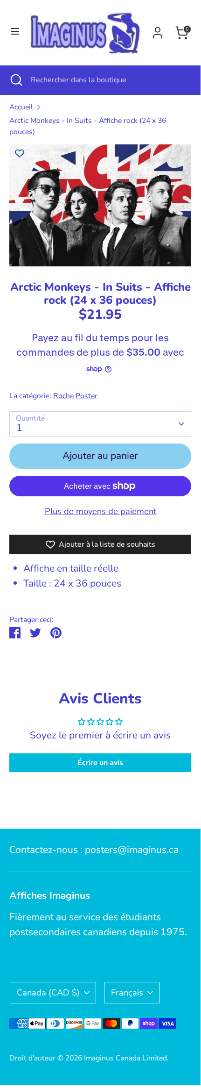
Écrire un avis (100, 763)
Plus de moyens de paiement (100, 511)
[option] (100, 205)
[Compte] (157, 30)
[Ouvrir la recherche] (15, 80)
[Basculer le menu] (13, 32)
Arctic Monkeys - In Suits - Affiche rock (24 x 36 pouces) (87, 126)
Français (127, 992)
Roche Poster (75, 396)
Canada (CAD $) (48, 992)
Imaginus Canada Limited (125, 1058)
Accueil (21, 107)
